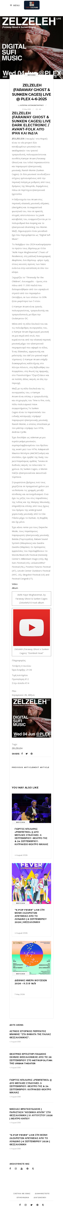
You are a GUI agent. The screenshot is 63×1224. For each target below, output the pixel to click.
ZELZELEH (17, 748)
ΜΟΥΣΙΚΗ (31, 75)
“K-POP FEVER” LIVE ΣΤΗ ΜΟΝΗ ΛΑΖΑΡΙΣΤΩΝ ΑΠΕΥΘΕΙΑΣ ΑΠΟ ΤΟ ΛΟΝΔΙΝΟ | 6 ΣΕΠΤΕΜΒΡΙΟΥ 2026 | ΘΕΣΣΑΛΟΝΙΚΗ (31, 916)
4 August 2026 (21, 855)
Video (15, 584)
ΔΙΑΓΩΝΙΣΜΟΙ (40, 1197)
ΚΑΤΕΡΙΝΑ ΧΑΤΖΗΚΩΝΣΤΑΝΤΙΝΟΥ (32, 105)
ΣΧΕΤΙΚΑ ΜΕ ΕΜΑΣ (22, 1194)
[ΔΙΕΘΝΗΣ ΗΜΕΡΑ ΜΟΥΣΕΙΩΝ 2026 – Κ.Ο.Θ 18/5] (31, 957)
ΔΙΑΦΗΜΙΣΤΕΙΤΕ (42, 1194)
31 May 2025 (26, 109)
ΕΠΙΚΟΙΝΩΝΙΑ (23, 1197)
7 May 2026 (20, 994)
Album (15, 587)
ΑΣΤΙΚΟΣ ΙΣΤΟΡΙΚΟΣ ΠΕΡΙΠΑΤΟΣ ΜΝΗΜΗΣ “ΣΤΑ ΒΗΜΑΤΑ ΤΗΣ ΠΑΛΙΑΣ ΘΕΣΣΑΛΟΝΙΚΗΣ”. (30, 1034)
